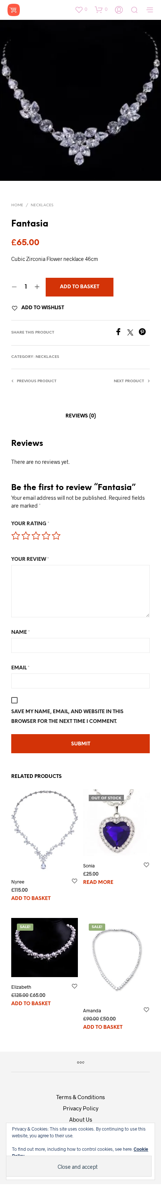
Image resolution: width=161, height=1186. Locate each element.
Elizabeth (21, 986)
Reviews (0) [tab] (81, 416)
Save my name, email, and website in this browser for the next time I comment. (67, 716)
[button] (81, 9)
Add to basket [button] (31, 899)
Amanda (92, 1010)
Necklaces (42, 205)
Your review (30, 559)
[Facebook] (121, 333)
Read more (98, 883)
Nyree (17, 882)
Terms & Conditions (80, 1097)
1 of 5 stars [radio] (15, 535)
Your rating (30, 523)
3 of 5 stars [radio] (35, 535)
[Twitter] (133, 333)
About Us (80, 1119)
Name (20, 632)
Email (20, 668)
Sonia (89, 866)
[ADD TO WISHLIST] (74, 886)
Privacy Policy (80, 1108)
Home (17, 205)
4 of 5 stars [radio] (46, 535)
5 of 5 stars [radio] (56, 535)
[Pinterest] (144, 333)
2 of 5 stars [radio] (25, 535)
